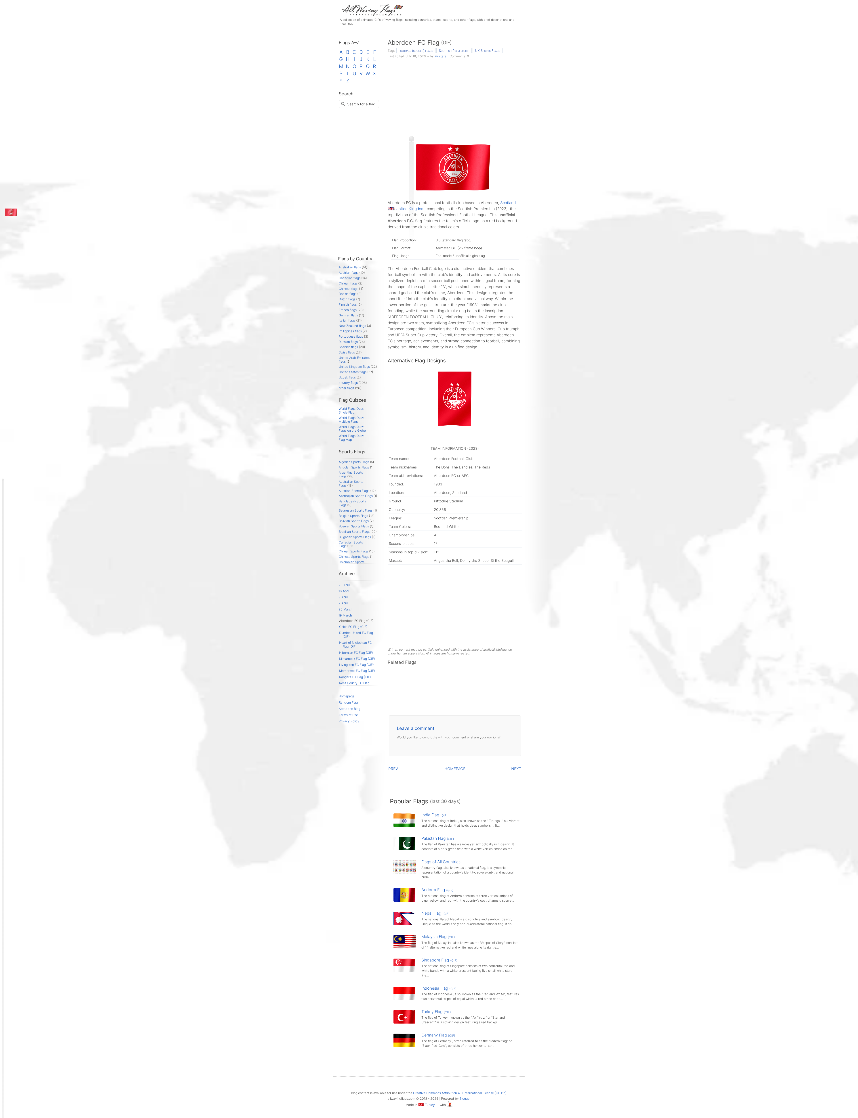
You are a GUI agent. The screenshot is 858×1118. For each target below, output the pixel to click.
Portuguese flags (351, 336)
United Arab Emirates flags (354, 359)
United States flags (352, 372)
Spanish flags (348, 347)
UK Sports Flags (487, 50)
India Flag (434, 815)
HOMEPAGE (454, 769)
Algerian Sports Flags (354, 462)
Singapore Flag (439, 960)
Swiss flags (347, 352)
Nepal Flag (435, 913)
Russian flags (348, 342)
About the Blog (349, 709)
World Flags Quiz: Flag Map (351, 437)
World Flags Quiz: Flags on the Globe (352, 429)
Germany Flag (438, 1035)
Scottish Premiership (454, 50)
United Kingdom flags (354, 366)
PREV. (393, 769)
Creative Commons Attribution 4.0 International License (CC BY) (459, 1093)
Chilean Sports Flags (353, 551)
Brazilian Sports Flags (354, 531)
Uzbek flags (347, 377)
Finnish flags (348, 304)
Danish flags (347, 294)
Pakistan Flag (437, 838)
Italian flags (347, 320)
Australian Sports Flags (351, 483)
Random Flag (348, 702)
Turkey (430, 1105)
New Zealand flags (352, 326)
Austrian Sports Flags (354, 491)
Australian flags (350, 267)
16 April (344, 591)
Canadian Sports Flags (351, 544)
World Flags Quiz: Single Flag (351, 410)
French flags (348, 310)
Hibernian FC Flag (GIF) (356, 652)
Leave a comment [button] (415, 728)
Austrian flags (348, 272)
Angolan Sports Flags (354, 467)
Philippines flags (350, 331)
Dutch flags (347, 299)
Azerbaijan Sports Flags (356, 496)
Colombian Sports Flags (351, 564)
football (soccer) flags (416, 50)
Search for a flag (361, 104)
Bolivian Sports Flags (354, 521)
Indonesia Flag (438, 988)
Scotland (508, 203)
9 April (343, 597)
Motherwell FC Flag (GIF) (357, 671)
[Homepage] (370, 15)
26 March (346, 609)
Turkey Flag (436, 1011)
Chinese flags (348, 288)
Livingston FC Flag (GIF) (356, 665)
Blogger (465, 1098)
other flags (346, 388)
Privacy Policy (349, 721)
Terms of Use (348, 715)
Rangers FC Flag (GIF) (355, 677)
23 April (344, 585)
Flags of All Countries (441, 861)
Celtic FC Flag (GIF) (353, 627)
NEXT (516, 769)
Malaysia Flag (438, 936)
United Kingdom (410, 209)
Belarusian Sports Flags (355, 510)
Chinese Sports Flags (354, 556)
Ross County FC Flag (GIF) (354, 685)
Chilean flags (348, 283)
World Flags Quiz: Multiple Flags (351, 419)
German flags (348, 315)
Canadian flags (349, 278)
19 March (345, 615)
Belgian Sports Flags (353, 516)
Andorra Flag (437, 889)
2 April (343, 603)
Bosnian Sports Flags (354, 526)
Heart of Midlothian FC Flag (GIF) (355, 644)
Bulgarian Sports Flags (355, 537)
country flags (348, 383)
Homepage (346, 696)
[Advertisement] (455, 95)
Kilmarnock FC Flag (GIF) (357, 658)
